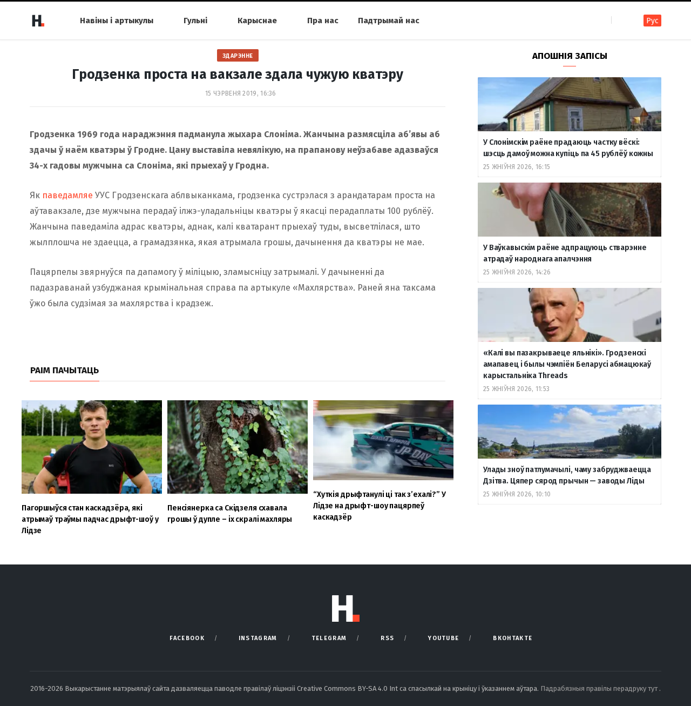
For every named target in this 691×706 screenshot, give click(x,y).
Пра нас (322, 20)
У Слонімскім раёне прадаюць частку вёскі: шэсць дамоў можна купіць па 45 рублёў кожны (568, 148)
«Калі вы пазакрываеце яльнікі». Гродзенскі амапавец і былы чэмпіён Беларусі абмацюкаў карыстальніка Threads (567, 364)
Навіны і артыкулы (116, 20)
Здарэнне (237, 55)
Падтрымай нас (388, 20)
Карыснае (257, 20)
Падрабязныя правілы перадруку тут (599, 688)
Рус (652, 20)
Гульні (195, 20)
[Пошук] (620, 20)
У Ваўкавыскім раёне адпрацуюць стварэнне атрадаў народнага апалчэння (564, 253)
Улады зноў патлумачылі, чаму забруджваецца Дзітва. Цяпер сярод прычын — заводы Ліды (567, 475)
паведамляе (67, 195)
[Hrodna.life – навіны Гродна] (38, 21)
